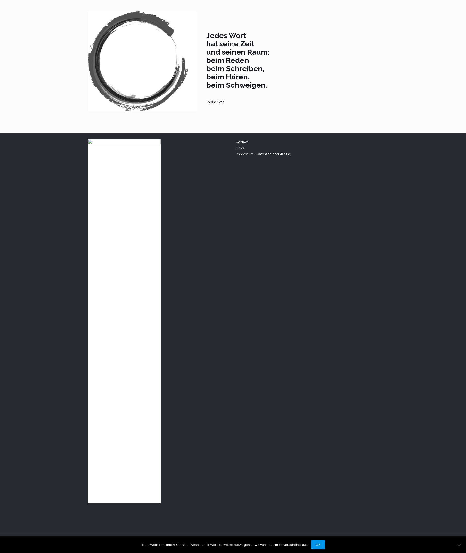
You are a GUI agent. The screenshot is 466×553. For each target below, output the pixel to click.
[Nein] (460, 544)
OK (318, 545)
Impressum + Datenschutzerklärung (263, 154)
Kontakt (242, 142)
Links (240, 148)
